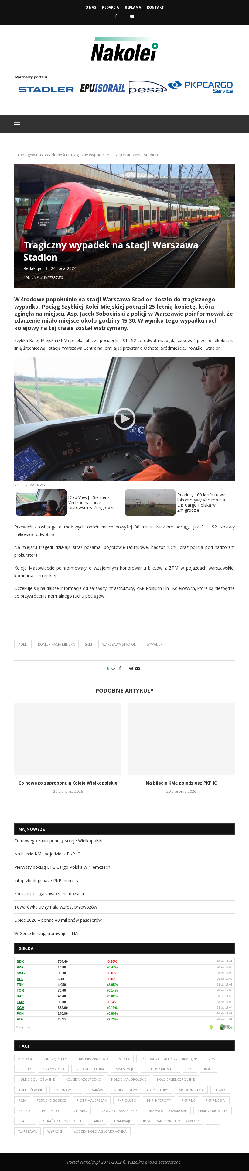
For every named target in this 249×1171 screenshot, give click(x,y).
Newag (220, 1090)
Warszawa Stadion (119, 644)
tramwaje (122, 1121)
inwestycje (124, 1069)
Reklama (133, 7)
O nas (90, 7)
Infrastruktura (89, 1069)
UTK (213, 1121)
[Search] (232, 124)
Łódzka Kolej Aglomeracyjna (100, 1131)
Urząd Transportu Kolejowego (170, 1121)
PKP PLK (188, 1100)
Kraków (96, 1090)
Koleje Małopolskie (128, 1079)
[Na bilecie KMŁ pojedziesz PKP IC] (181, 739)
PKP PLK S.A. (216, 1100)
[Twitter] (123, 16)
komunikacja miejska (56, 644)
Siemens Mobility (212, 1110)
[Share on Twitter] (125, 668)
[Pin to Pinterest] (131, 668)
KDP (190, 1069)
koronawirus (65, 1090)
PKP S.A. (24, 1110)
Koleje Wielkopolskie (176, 1079)
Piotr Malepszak (92, 1100)
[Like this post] (113, 668)
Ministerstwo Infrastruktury (141, 1090)
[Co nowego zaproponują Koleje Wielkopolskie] (67, 739)
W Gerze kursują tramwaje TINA (46, 933)
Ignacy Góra (53, 1069)
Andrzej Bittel (55, 1058)
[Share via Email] (137, 668)
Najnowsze (32, 829)
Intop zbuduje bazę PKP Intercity (46, 880)
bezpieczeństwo (93, 1058)
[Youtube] (132, 16)
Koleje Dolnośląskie (36, 1079)
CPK (212, 1058)
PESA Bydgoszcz (51, 1100)
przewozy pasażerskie (117, 1110)
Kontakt (155, 7)
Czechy (24, 1069)
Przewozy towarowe (167, 1110)
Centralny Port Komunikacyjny (169, 1058)
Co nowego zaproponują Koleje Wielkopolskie (68, 783)
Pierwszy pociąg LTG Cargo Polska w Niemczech (62, 867)
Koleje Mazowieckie (83, 1079)
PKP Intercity (159, 1100)
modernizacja (191, 1090)
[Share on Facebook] (120, 668)
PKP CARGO (126, 1100)
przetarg (78, 1110)
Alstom (25, 1058)
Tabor (97, 1121)
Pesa (22, 1100)
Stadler (25, 1121)
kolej (23, 644)
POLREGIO (50, 1110)
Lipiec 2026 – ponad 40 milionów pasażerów (58, 920)
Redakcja (110, 7)
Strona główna (27, 155)
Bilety (124, 1058)
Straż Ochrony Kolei (62, 1121)
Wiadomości (56, 155)
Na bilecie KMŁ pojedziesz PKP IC (181, 783)
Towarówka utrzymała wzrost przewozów (55, 907)
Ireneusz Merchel (160, 1069)
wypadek (154, 644)
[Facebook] (116, 16)
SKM (88, 644)
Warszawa (27, 1131)
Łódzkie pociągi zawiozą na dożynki (49, 893)
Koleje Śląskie (30, 1090)
